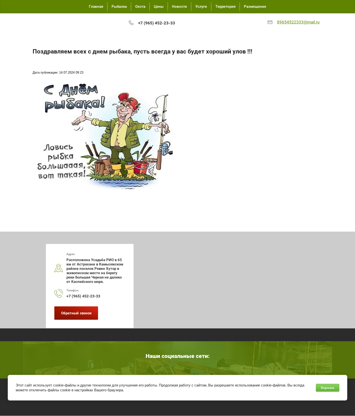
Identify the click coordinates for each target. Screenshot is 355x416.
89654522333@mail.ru (298, 22)
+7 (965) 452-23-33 (156, 23)
